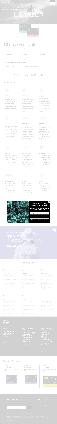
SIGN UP (39, 216)
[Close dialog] (49, 202)
